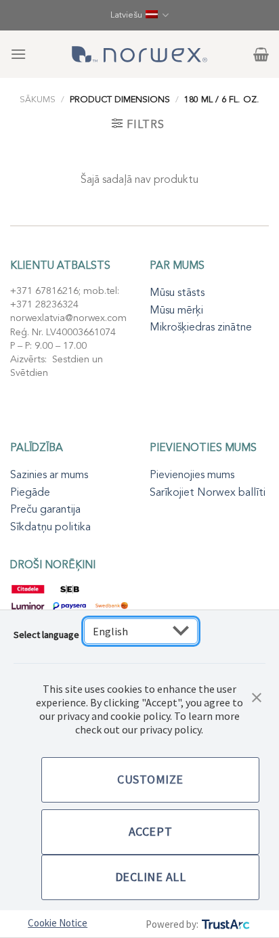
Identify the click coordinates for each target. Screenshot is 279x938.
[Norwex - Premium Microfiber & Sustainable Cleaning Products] (139, 54)
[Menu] (18, 53)
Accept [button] (150, 831)
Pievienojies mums (192, 474)
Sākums (38, 99)
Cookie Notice (57, 922)
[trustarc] (224, 924)
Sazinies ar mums (49, 474)
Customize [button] (150, 779)
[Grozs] (261, 54)
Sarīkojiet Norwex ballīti (207, 492)
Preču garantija (45, 509)
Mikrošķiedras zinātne (201, 327)
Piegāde (30, 492)
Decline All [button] (150, 876)
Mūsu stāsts (177, 292)
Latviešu (126, 15)
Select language (46, 634)
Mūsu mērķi (176, 310)
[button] (256, 696)
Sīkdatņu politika (50, 526)
